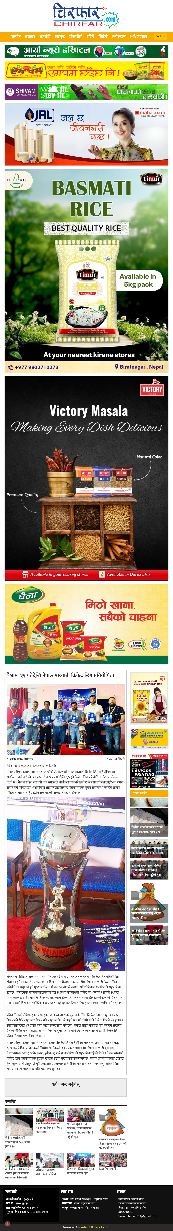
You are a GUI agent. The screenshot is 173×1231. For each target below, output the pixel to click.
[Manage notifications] (7, 1223)
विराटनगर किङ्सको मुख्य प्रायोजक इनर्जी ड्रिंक (80, 1171)
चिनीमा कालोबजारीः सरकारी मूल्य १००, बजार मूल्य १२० (147, 829)
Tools (159, 36)
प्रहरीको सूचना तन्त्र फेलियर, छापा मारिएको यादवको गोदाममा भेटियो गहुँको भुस (146, 870)
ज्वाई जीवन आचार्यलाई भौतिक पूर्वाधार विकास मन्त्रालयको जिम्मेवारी (148, 935)
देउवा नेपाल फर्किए (108, 1169)
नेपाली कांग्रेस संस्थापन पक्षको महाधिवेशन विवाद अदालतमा (147, 851)
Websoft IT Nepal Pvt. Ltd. (95, 1227)
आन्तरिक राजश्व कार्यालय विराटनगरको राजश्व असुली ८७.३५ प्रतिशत (146, 914)
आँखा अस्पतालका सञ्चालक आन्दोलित (46, 1172)
